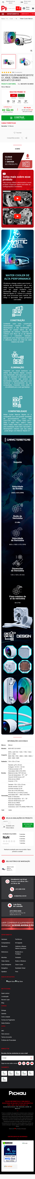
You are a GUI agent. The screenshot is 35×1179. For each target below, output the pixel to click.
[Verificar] (7, 1144)
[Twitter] (27, 1063)
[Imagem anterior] (3, 37)
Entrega (3, 1010)
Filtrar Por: (5, 821)
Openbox (4, 971)
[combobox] (12, 8)
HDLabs (24, 1128)
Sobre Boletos (5, 1023)
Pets (16, 971)
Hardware (4, 939)
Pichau (19, 1128)
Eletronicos (4, 952)
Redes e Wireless (20, 961)
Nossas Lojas (5, 999)
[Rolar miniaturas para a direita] (32, 61)
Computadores (5, 943)
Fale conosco (5, 1034)
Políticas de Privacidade (8, 1040)
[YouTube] (32, 1063)
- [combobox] (3, 823)
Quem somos (5, 993)
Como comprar (5, 1017)
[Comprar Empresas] (17, 924)
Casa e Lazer (19, 964)
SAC (2, 1030)
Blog (2, 1003)
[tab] (8, 61)
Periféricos (18, 939)
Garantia (3, 1013)
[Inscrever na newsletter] (31, 1058)
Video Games (5, 961)
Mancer (8, 87)
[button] (15, 133)
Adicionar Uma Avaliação (28, 825)
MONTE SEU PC (25, 13)
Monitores (4, 946)
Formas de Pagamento (8, 1020)
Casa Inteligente (6, 964)
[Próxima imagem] (31, 37)
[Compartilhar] (26, 138)
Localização (4, 996)
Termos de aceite (6, 1037)
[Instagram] (23, 1063)
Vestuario (18, 957)
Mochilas (4, 957)
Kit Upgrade (18, 943)
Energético (4, 968)
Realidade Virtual (20, 968)
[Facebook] (19, 1063)
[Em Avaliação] (10, 1154)
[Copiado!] (22, 138)
